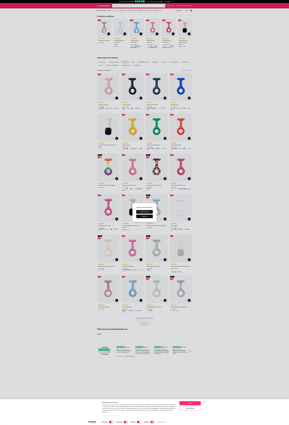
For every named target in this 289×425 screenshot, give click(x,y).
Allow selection (190, 408)
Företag (144, 216)
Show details (160, 422)
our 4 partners (111, 404)
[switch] (126, 422)
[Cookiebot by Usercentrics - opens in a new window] (92, 422)
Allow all (190, 403)
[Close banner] (204, 401)
